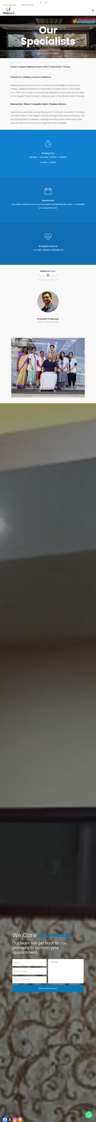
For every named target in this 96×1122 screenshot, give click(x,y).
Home (40, 53)
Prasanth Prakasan (48, 318)
